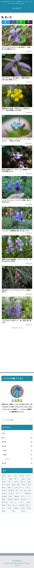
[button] (30, 420)
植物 (17, 454)
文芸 (17, 433)
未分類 (17, 442)
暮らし (17, 437)
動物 (17, 450)
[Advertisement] (17, 346)
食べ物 (17, 463)
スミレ (18, 459)
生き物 (17, 446)
